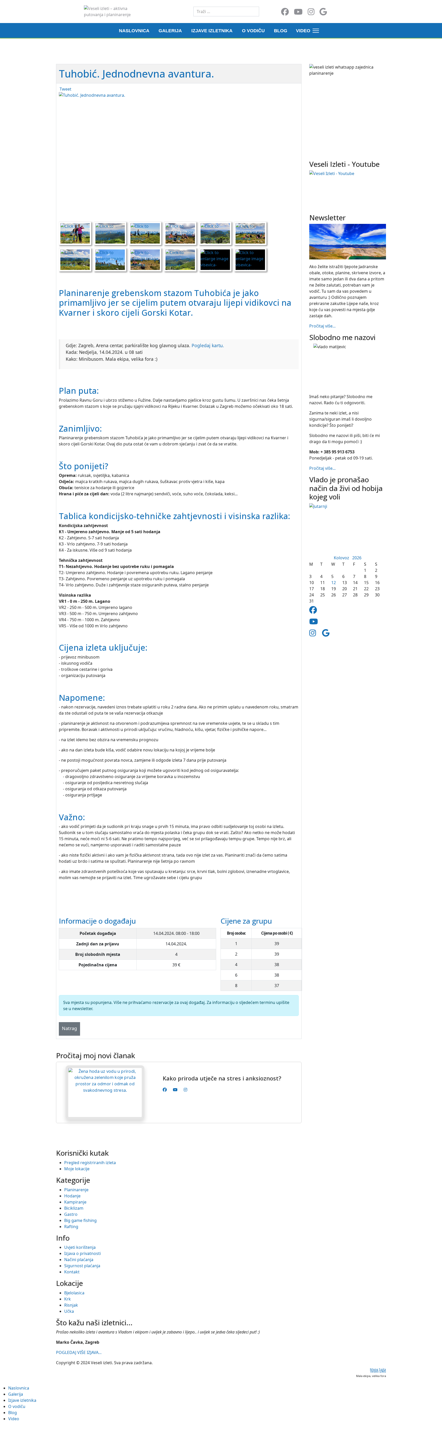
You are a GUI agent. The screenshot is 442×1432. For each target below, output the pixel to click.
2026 (356, 558)
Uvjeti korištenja (80, 1247)
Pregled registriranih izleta (90, 1162)
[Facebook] (285, 11)
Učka (69, 1311)
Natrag (69, 1028)
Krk (67, 1299)
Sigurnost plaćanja (82, 1266)
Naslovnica (134, 30)
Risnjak (71, 1305)
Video (303, 30)
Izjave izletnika (212, 30)
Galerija (170, 30)
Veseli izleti (378, 1371)
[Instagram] (311, 11)
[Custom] (323, 11)
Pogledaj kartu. (208, 345)
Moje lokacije (77, 1169)
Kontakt (72, 1272)
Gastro (71, 1214)
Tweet (65, 89)
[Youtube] (298, 11)
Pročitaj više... (322, 326)
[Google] (325, 633)
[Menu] (315, 30)
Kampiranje (75, 1202)
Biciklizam (73, 1208)
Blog (280, 30)
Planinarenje (76, 1190)
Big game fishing (80, 1220)
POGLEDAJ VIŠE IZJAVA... (79, 1352)
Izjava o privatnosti (82, 1253)
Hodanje (72, 1196)
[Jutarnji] (347, 528)
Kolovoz (343, 558)
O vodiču (253, 30)
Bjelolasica (74, 1293)
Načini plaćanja (78, 1259)
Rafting (71, 1226)
